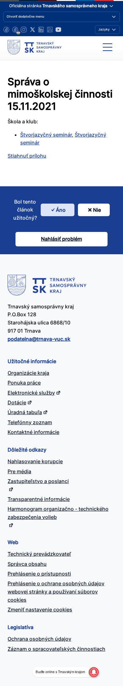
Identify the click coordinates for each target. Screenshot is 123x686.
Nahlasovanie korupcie (35, 461)
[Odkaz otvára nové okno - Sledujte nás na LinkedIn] (41, 29)
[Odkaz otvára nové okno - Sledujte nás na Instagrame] (23, 29)
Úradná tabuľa (25, 412)
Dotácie (17, 402)
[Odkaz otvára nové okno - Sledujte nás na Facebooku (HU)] (15, 29)
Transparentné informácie (39, 499)
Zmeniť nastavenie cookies (40, 609)
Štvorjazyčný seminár (46, 135)
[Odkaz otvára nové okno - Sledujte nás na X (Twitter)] (32, 29)
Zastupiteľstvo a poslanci (38, 481)
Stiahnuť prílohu (27, 156)
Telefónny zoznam (30, 422)
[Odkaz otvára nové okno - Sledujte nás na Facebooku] (6, 29)
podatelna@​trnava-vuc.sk (39, 339)
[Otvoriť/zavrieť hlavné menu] (107, 47)
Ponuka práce (24, 383)
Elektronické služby (31, 393)
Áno (61, 210)
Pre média (19, 471)
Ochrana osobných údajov (39, 639)
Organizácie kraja (28, 373)
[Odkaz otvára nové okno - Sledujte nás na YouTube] (58, 29)
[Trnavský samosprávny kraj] (35, 47)
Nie (97, 210)
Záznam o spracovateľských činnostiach (56, 649)
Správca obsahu (27, 564)
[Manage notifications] (94, 672)
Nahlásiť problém (61, 239)
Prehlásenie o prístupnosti (39, 574)
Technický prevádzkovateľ (39, 554)
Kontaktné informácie (33, 432)
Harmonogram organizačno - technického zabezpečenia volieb (58, 513)
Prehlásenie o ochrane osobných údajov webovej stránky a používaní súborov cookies (56, 591)
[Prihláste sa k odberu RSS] (50, 29)
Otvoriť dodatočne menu (25, 16)
